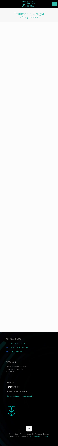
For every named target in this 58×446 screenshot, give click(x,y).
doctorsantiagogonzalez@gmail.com (21, 396)
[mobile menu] (54, 4)
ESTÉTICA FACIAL (16, 351)
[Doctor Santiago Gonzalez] (29, 4)
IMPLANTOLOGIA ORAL (18, 344)
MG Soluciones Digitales (39, 437)
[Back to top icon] (29, 428)
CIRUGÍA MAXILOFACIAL (18, 348)
